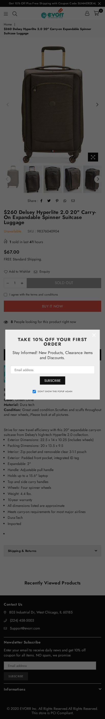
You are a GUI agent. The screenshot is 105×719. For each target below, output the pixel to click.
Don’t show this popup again (55, 391)
